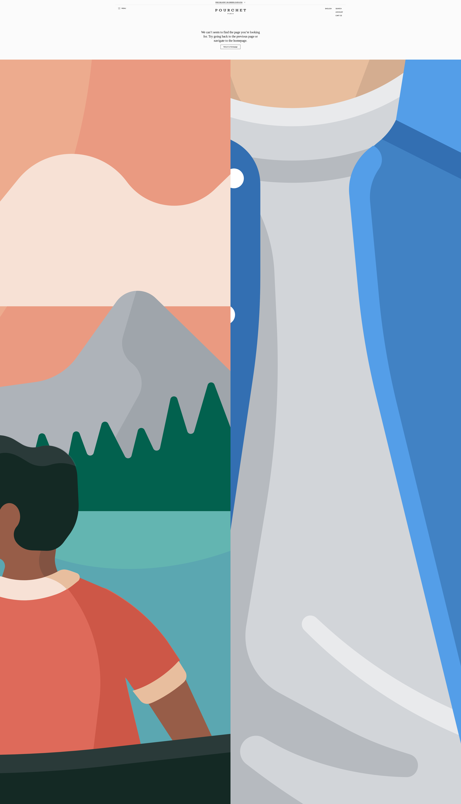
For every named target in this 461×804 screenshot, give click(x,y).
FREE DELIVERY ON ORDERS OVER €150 (229, 2)
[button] (328, 8)
